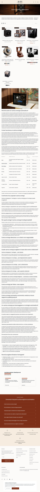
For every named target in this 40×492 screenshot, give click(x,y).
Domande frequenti (32, 450)
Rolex (2, 160)
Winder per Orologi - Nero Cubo (7, 40)
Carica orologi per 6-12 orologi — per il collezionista (15, 264)
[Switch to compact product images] (5, 23)
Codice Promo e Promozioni (33, 462)
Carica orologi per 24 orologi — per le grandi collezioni (15, 271)
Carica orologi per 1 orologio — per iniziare (12, 252)
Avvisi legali (3, 474)
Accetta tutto (15, 488)
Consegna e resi (4, 469)
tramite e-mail (26, 470)
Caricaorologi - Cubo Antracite (20, 40)
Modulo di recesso (5, 475)
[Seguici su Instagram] (4, 479)
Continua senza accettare (11, 486)
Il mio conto (31, 455)
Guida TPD (31, 463)
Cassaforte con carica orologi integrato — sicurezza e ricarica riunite (19, 276)
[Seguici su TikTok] (12, 479)
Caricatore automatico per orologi (21, 450)
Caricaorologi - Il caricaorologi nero (32, 40)
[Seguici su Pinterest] (7, 479)
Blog (17, 457)
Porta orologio (18, 455)
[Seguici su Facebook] (2, 479)
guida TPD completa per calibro (29, 193)
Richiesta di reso (32, 454)
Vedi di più (35, 19)
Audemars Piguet (4, 163)
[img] (20, 373)
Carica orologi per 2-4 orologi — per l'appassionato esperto (17, 257)
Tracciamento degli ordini (33, 452)
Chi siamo (31, 460)
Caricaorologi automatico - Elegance (32, 59)
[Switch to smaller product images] (3, 23)
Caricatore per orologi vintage (20, 59)
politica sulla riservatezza (6, 472)
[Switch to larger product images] (1, 23)
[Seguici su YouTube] (9, 479)
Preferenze (8, 488)
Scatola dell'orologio (19, 452)
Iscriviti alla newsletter (8, 461)
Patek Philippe (4, 166)
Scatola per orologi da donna (20, 454)
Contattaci (31, 457)
